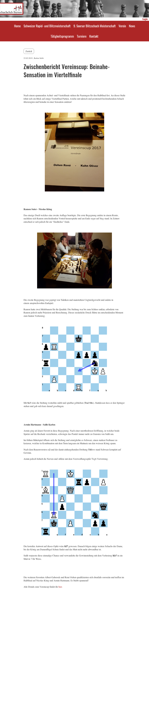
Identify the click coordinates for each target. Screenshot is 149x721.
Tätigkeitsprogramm (62, 36)
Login (145, 19)
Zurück (28, 51)
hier (60, 586)
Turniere (81, 36)
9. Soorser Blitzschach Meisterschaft (94, 26)
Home (17, 26)
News (132, 26)
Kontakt (93, 36)
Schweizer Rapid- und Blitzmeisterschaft (47, 26)
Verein (122, 26)
